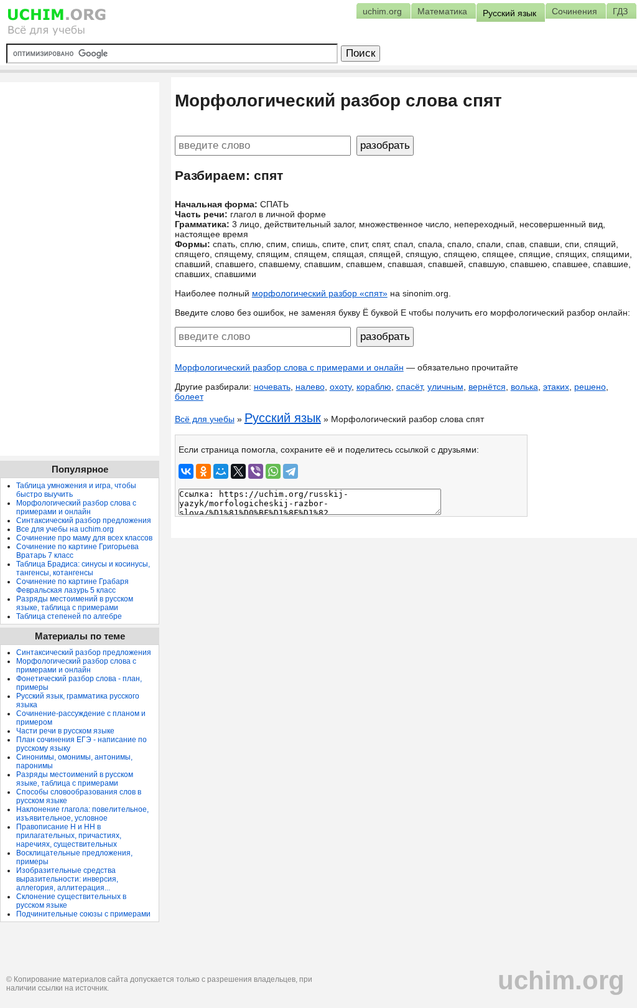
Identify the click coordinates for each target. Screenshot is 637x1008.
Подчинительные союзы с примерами (83, 914)
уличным (445, 387)
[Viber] (255, 471)
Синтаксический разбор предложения (83, 520)
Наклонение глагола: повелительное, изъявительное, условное (82, 813)
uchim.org (561, 980)
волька (524, 387)
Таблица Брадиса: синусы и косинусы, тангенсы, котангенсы (83, 568)
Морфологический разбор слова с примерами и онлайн (289, 367)
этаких (556, 387)
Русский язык (282, 418)
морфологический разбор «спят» (320, 293)
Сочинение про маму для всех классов (84, 538)
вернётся (487, 387)
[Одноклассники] (203, 471)
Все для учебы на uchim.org (65, 529)
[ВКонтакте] (186, 471)
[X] (238, 471)
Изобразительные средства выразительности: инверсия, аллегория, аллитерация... (67, 879)
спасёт (409, 387)
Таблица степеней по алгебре (69, 616)
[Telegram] (290, 471)
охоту (340, 387)
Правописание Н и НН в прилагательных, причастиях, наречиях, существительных (68, 835)
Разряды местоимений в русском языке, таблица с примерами (74, 603)
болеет (189, 397)
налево (310, 387)
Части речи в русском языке (65, 731)
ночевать (272, 387)
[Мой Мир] (220, 471)
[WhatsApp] (273, 471)
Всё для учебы (205, 419)
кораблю (373, 387)
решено (590, 387)
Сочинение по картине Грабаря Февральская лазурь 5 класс (72, 586)
